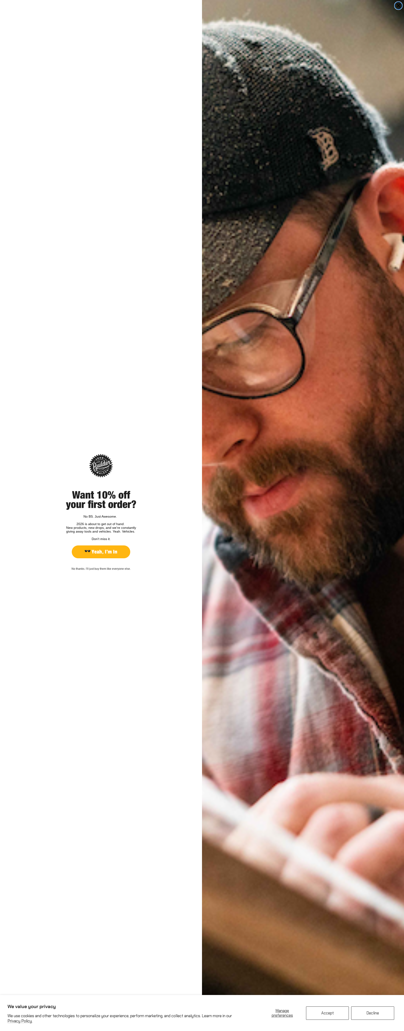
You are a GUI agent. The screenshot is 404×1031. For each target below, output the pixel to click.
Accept (327, 1013)
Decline (372, 1013)
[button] (101, 551)
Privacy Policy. (19, 1021)
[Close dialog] (398, 5)
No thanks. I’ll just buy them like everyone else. (101, 568)
